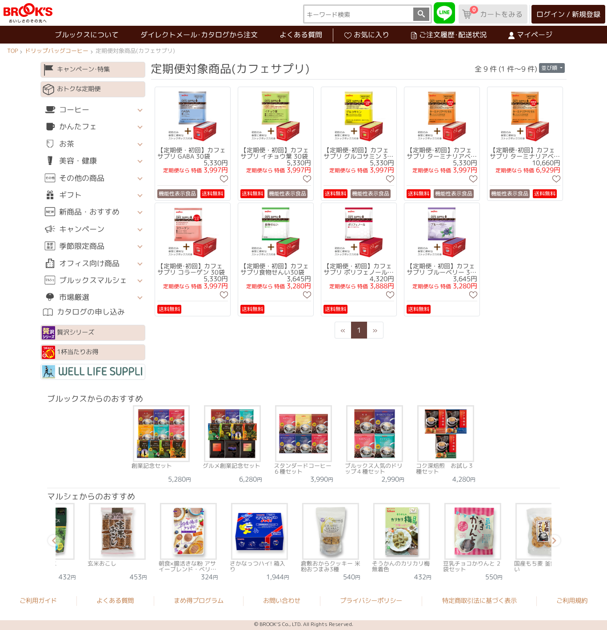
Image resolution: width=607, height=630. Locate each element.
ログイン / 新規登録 (568, 14)
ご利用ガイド (38, 600)
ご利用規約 (571, 601)
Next (552, 542)
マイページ (534, 35)
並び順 (550, 68)
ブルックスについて (87, 35)
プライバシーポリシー (371, 600)
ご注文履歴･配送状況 (453, 35)
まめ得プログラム (199, 600)
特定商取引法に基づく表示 (479, 600)
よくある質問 (301, 35)
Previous (52, 542)
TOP (12, 50)
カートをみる (497, 12)
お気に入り (371, 35)
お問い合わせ (281, 600)
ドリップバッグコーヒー (56, 50)
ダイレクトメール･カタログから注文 (199, 35)
